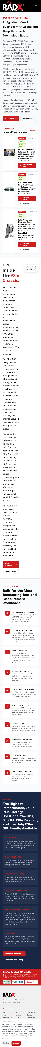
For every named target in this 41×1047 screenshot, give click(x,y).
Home (5, 1012)
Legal (17, 1018)
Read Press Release (25, 198)
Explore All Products (13, 954)
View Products (28, 118)
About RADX (9, 118)
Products (18, 1012)
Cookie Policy (31, 1018)
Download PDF (27, 203)
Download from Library (14, 960)
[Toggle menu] (36, 6)
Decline (6, 1043)
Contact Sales (10, 571)
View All (33, 131)
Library (5, 1015)
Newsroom (18, 1015)
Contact (29, 1015)
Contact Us (30, 982)
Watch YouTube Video (27, 165)
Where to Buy (7, 1018)
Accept (16, 1043)
